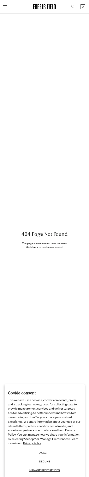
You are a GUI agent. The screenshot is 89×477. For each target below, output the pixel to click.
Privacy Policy (32, 443)
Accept (44, 453)
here (35, 247)
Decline (44, 461)
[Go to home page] (44, 6)
